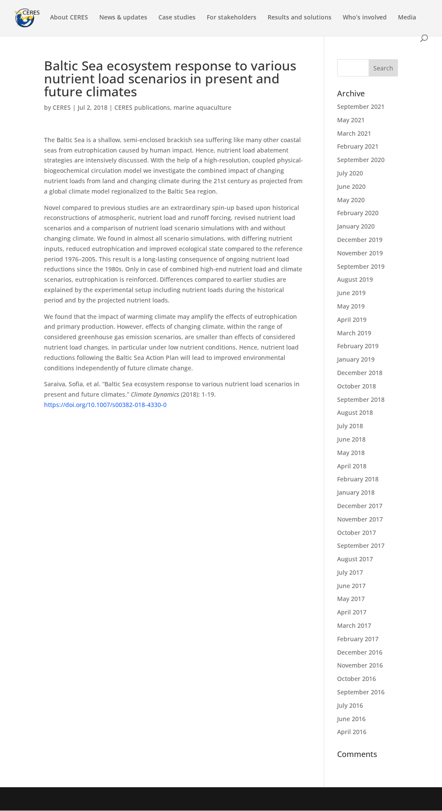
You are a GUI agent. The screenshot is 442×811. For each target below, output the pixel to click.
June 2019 (351, 293)
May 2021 (351, 120)
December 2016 (359, 652)
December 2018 (359, 373)
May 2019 (351, 306)
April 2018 (351, 466)
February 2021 (358, 146)
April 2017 (351, 612)
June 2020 (351, 186)
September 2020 (361, 160)
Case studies (177, 17)
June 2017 (351, 586)
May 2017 (351, 599)
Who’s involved (365, 17)
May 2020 (351, 200)
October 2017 (356, 532)
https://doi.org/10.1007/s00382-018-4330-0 (105, 405)
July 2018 (350, 426)
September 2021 (361, 106)
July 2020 (350, 173)
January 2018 (356, 492)
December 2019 (359, 239)
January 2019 (356, 359)
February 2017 (358, 639)
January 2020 (356, 226)
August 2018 (355, 412)
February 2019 (358, 346)
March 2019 (354, 333)
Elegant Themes (105, 799)
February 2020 (358, 213)
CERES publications (142, 107)
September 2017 (361, 545)
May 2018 (351, 452)
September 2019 (361, 266)
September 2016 (361, 692)
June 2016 (351, 719)
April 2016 (351, 732)
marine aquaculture (202, 107)
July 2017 (350, 572)
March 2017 (354, 625)
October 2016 (356, 678)
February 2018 (358, 479)
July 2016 (350, 705)
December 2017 (359, 506)
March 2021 (354, 133)
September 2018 (361, 399)
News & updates (123, 17)
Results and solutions (300, 17)
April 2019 (351, 319)
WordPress (187, 799)
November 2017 (360, 519)
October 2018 (356, 386)
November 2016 (360, 665)
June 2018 (351, 439)
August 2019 (355, 279)
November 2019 (360, 253)
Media (407, 17)
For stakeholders (231, 17)
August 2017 (355, 559)
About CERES (69, 17)
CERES (62, 107)
